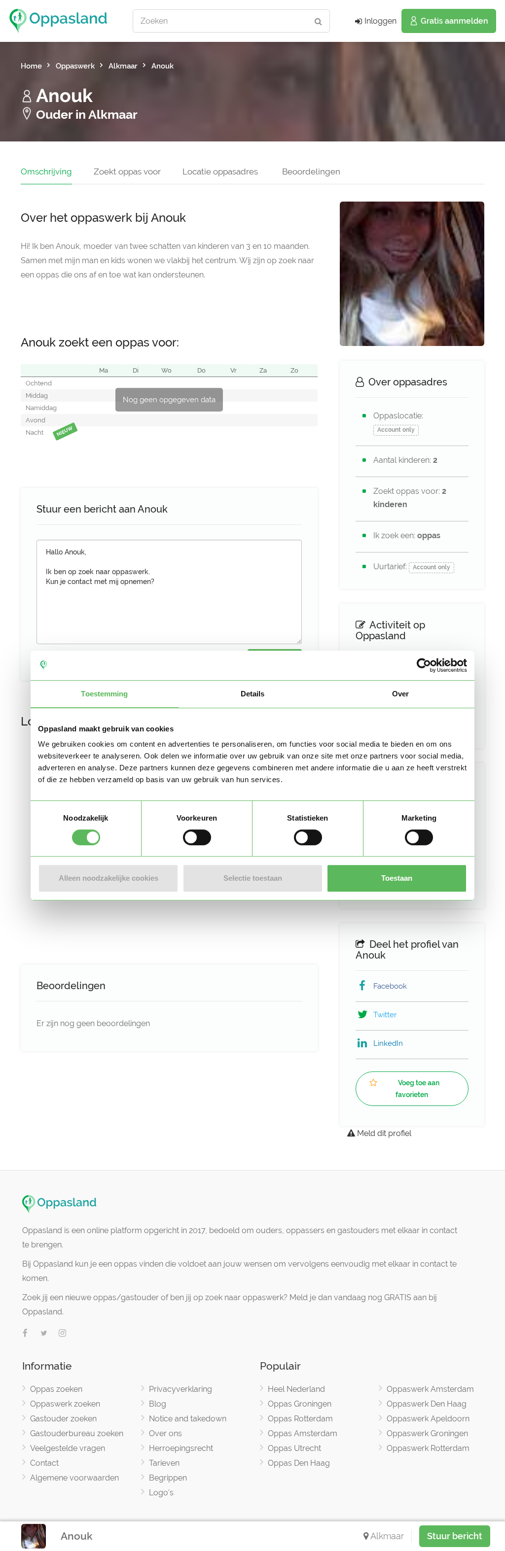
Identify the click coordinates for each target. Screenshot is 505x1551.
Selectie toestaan (252, 878)
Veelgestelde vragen (67, 1448)
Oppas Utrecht (294, 1448)
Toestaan (396, 878)
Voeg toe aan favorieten (417, 1089)
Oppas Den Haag (299, 1463)
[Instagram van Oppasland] (62, 1334)
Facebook (390, 986)
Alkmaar (123, 66)
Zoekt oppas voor (127, 171)
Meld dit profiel (383, 1133)
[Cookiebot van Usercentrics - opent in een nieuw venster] (424, 665)
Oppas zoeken (56, 1389)
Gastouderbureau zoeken (76, 1433)
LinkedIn (388, 1043)
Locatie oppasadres (220, 171)
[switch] (197, 837)
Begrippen (168, 1477)
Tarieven (164, 1463)
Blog (157, 1404)
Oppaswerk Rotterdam (428, 1448)
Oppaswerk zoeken (65, 1404)
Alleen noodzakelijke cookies (108, 878)
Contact (44, 1463)
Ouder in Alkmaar (85, 114)
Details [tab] (253, 693)
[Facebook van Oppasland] (25, 1334)
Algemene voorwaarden (74, 1477)
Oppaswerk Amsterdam (430, 1389)
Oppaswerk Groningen (427, 1433)
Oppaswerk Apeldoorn (428, 1418)
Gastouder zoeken (63, 1418)
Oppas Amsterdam (302, 1433)
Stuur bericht (454, 1536)
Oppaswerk (75, 66)
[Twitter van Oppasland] (44, 1334)
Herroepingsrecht (181, 1448)
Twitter (385, 1014)
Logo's (161, 1492)
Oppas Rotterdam (300, 1418)
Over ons (165, 1433)
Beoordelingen (311, 171)
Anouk (162, 66)
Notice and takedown (187, 1418)
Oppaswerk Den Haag (427, 1404)
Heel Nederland (296, 1389)
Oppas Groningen (299, 1404)
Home (31, 66)
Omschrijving (46, 171)
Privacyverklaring (180, 1389)
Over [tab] (400, 693)
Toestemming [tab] (104, 693)
